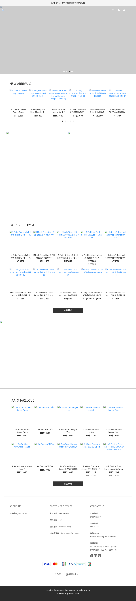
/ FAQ (56, 520)
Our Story (22, 513)
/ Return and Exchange (65, 533)
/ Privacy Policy (60, 526)
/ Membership (60, 513)
